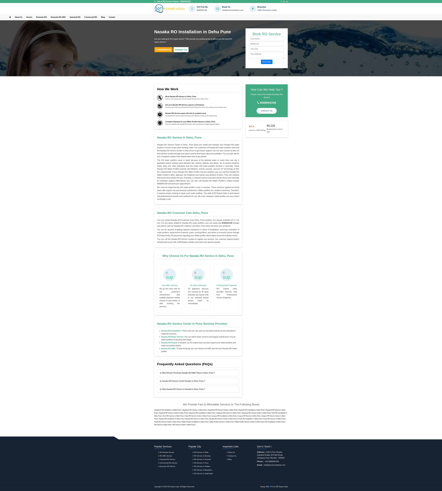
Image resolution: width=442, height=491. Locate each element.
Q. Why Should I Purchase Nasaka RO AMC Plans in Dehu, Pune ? (187, 373)
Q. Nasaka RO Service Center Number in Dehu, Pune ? (182, 381)
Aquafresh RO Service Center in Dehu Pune (222, 410)
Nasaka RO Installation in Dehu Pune (171, 419)
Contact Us (181, 49)
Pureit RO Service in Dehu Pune (274, 419)
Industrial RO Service (167, 459)
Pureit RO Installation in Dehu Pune (250, 419)
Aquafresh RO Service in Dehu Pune (194, 410)
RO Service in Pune (201, 463)
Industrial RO (75, 17)
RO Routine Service (167, 452)
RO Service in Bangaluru (203, 470)
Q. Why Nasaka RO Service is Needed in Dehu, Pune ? (182, 389)
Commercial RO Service (168, 463)
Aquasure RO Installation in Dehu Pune (202, 413)
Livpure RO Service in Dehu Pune (249, 416)
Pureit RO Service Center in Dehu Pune (167, 422)
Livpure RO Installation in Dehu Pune (224, 416)
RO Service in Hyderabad (203, 473)
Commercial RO (90, 17)
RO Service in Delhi (201, 452)
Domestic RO (41, 17)
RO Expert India (282, 487)
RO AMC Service (166, 456)
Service (29, 17)
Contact (112, 17)
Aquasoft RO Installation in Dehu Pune (251, 410)
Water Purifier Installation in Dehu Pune (195, 422)
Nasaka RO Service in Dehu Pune (196, 419)
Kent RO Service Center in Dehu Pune (198, 416)
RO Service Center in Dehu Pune (184, 425)
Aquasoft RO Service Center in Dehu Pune (173, 413)
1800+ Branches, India (267, 10)
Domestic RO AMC (58, 17)
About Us (18, 17)
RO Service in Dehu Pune (162, 425)
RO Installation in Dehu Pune (275, 422)
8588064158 (185, 1)
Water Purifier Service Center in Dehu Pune (249, 422)
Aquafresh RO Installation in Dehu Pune (167, 410)
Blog (103, 17)
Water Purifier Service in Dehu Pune (222, 422)
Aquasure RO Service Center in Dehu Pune (256, 413)
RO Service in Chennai (202, 459)
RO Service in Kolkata (202, 466)
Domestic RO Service (167, 466)
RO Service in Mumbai (202, 456)
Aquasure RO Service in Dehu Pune (228, 413)
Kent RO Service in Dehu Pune (173, 416)
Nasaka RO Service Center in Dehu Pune (223, 419)
